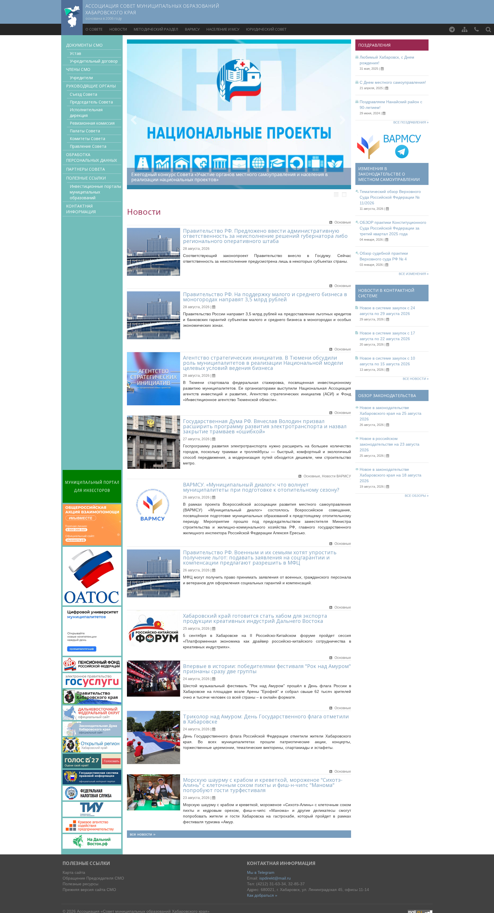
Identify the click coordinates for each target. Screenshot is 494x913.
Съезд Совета (83, 94)
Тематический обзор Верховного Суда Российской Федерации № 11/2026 (390, 197)
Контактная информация (81, 208)
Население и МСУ (222, 29)
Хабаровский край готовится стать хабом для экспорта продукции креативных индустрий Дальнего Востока (255, 618)
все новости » (143, 834)
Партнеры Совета (85, 169)
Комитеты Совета (87, 138)
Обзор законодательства (387, 395)
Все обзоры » (417, 495)
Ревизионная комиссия (92, 123)
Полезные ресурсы (80, 884)
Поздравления (374, 45)
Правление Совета (88, 146)
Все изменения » (414, 274)
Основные (342, 222)
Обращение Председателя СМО (93, 878)
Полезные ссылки (86, 178)
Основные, (313, 476)
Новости (118, 29)
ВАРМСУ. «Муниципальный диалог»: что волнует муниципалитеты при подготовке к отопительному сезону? (261, 487)
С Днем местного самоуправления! (393, 82)
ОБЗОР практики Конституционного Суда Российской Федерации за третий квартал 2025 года (393, 228)
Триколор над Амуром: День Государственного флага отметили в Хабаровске (266, 719)
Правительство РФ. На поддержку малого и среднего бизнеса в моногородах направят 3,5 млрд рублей (265, 297)
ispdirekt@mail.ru (275, 878)
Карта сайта (74, 872)
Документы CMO (84, 45)
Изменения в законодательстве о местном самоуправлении (389, 174)
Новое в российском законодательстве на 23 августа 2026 (389, 444)
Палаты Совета (85, 130)
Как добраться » (262, 895)
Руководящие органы (91, 86)
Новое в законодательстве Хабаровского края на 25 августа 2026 (390, 413)
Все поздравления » (411, 122)
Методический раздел (156, 29)
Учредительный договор (94, 61)
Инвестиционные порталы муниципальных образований (95, 192)
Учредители (81, 77)
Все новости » (416, 378)
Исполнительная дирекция (86, 112)
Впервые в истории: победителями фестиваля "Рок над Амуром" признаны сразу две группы (267, 669)
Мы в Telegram (260, 872)
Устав (75, 53)
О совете (94, 29)
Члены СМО (78, 69)
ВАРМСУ (192, 29)
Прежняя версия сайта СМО (89, 889)
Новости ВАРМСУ (336, 476)
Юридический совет (266, 29)
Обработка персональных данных (91, 157)
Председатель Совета (91, 102)
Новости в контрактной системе (386, 293)
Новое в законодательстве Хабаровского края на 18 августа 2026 (390, 475)
